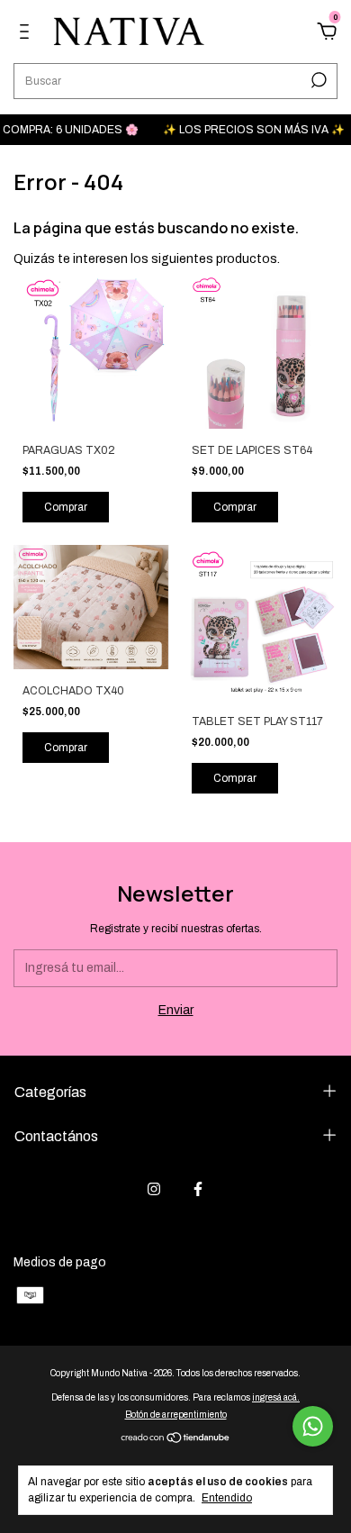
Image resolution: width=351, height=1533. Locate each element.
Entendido (227, 1498)
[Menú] (27, 34)
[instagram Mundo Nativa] (154, 1189)
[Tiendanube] (176, 1440)
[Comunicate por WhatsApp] (312, 1426)
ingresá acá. (276, 1397)
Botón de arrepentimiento (176, 1415)
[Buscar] (317, 80)
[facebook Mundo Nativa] (198, 1189)
